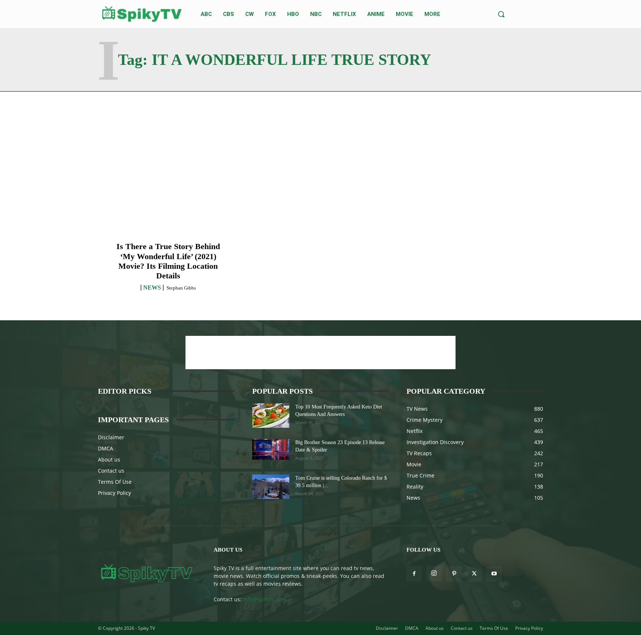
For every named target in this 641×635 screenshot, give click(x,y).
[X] (474, 573)
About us (109, 459)
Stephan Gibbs (181, 288)
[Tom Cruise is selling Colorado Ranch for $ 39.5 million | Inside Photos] (270, 486)
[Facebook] (414, 573)
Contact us (111, 470)
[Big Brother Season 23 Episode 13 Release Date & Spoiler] (270, 449)
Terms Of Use (115, 481)
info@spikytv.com (264, 599)
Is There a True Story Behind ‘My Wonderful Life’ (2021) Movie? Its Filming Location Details (168, 261)
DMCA (105, 448)
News (152, 288)
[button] (501, 14)
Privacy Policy (114, 492)
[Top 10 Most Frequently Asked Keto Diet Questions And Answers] (270, 415)
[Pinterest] (454, 573)
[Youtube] (494, 573)
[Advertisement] (320, 352)
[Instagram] (434, 573)
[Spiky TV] (142, 14)
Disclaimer (111, 437)
